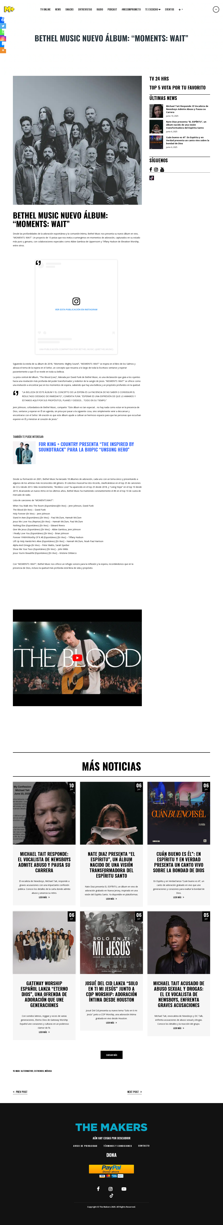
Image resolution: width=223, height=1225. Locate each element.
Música (48, 1070)
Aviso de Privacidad (85, 1145)
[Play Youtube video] (77, 657)
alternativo (27, 1070)
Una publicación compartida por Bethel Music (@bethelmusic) (76, 349)
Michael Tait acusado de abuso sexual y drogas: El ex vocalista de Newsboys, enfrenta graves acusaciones (178, 994)
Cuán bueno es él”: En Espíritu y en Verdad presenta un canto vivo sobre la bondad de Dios (178, 862)
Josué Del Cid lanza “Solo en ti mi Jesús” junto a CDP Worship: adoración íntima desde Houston (111, 991)
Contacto (144, 1145)
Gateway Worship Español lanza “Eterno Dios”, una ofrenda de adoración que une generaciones (44, 994)
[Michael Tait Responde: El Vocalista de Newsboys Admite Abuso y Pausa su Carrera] (44, 813)
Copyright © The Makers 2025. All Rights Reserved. (111, 1207)
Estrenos (39, 1070)
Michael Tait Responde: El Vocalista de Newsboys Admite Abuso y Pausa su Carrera (44, 862)
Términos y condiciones (117, 1145)
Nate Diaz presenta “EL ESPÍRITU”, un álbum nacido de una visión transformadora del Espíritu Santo (111, 864)
